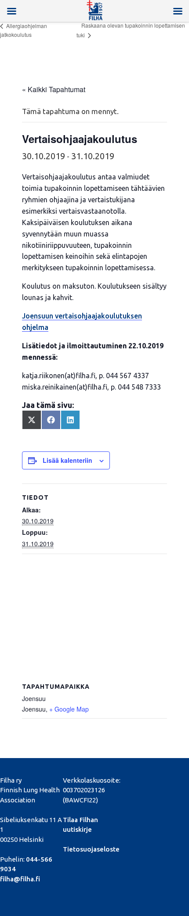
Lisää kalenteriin (67, 460)
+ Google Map (69, 709)
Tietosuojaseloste (91, 849)
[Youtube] (175, 779)
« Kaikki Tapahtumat (53, 89)
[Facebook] (130, 779)
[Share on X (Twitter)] (31, 419)
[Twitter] (145, 779)
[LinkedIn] (160, 779)
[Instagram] (130, 787)
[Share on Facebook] (51, 419)
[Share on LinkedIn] (70, 419)
